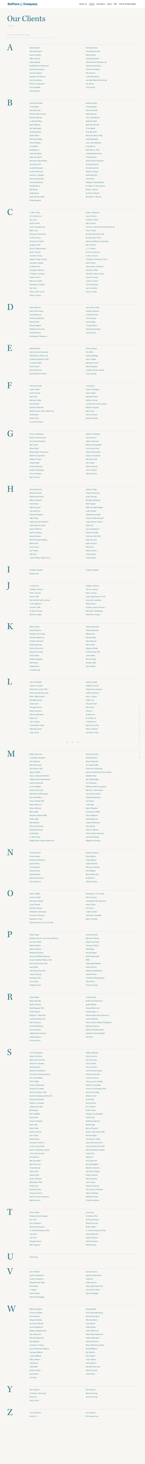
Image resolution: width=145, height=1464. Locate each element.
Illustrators (101, 4)
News (109, 4)
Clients (91, 4)
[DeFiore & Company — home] (22, 4)
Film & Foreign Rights (127, 4)
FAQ (115, 4)
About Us (83, 4)
